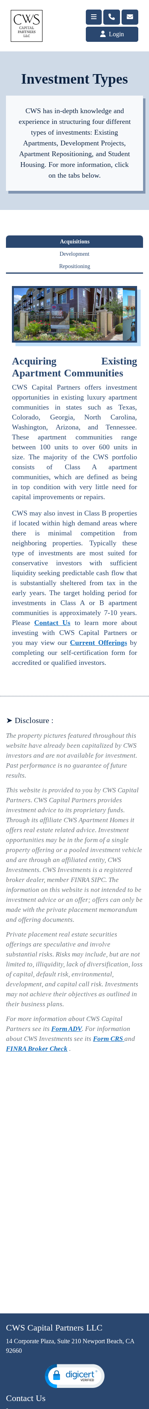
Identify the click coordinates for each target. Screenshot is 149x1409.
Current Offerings (98, 643)
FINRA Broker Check (37, 1048)
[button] (74, 1376)
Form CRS (108, 1039)
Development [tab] (74, 254)
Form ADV (66, 1029)
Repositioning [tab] (74, 266)
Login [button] (115, 34)
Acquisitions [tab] (74, 242)
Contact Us (52, 623)
